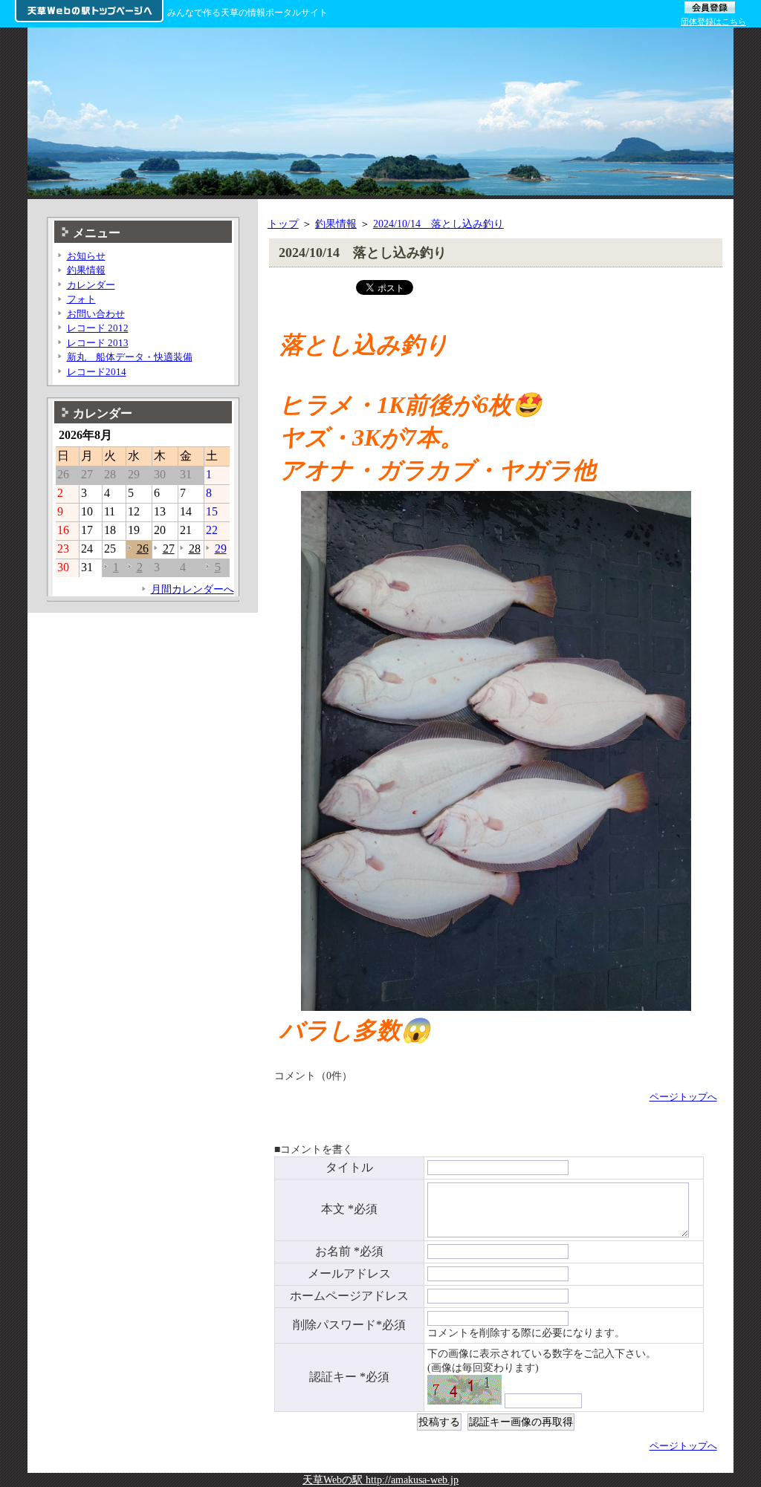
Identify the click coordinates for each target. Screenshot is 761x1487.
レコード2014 (96, 371)
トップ (283, 224)
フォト (81, 299)
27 (169, 548)
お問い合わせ (96, 313)
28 (195, 548)
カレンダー (91, 284)
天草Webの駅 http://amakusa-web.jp (380, 1480)
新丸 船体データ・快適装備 (129, 356)
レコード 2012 (98, 327)
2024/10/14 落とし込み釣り (438, 224)
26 (143, 548)
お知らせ (86, 255)
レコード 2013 (98, 342)
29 (221, 548)
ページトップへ (683, 1096)
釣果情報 (336, 224)
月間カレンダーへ (192, 589)
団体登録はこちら (713, 21)
